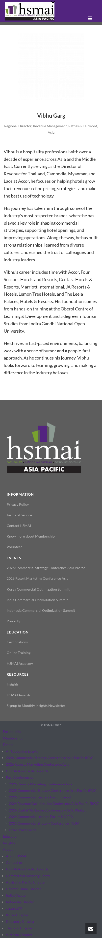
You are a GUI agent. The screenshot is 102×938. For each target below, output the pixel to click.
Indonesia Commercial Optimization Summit (41, 610)
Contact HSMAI (19, 525)
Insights (13, 684)
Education (11, 836)
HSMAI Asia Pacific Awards (27, 771)
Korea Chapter (17, 915)
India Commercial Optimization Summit (37, 600)
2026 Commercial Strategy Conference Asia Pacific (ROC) (50, 758)
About (8, 849)
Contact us (14, 862)
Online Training (18, 652)
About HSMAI (16, 856)
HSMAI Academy (20, 663)
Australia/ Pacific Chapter (26, 882)
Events (8, 744)
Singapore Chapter (20, 921)
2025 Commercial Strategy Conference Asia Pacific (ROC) (53, 790)
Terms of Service (19, 515)
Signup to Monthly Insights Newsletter (36, 706)
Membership (13, 738)
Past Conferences (19, 777)
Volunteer (14, 547)
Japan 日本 (14, 908)
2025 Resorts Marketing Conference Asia (40, 784)
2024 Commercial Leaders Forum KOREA (41, 816)
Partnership (12, 731)
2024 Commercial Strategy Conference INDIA (44, 823)
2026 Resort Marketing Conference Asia (37, 578)
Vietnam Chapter (19, 935)
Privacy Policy (18, 504)
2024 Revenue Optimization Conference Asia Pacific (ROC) (54, 803)
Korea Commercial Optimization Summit (38, 589)
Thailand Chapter (19, 928)
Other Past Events (22, 830)
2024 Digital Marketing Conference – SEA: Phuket (47, 810)
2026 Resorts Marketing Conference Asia (37, 764)
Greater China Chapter (23, 889)
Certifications (17, 642)
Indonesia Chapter (20, 902)
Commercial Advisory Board (28, 876)
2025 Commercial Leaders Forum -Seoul (40, 797)
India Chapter (16, 895)
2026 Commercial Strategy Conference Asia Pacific (46, 568)
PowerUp (14, 621)
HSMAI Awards (18, 695)
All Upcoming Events (22, 751)
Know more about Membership (31, 536)
